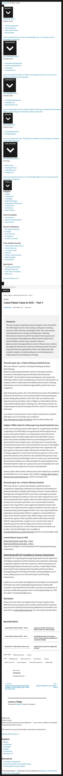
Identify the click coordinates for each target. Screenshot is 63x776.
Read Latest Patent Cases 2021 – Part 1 (18, 541)
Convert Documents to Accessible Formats (17, 764)
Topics (7, 182)
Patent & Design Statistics (13, 220)
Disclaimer (43, 771)
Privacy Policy (52, 771)
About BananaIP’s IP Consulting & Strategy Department (29, 555)
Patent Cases (9, 165)
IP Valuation (9, 236)
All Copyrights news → (11, 93)
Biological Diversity (11, 269)
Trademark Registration (13, 65)
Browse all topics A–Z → (11, 278)
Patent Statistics (10, 28)
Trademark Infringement (13, 63)
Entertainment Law (11, 105)
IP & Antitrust (9, 259)
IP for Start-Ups (10, 234)
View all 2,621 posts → (19, 676)
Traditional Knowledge (12, 267)
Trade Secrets (9, 205)
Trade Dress (9, 208)
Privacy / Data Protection (13, 255)
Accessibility (15, 773)
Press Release (9, 222)
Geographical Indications (13, 203)
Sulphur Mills (48, 662)
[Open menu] (3, 6)
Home (5, 295)
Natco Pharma (37, 659)
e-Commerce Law (11, 250)
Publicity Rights (10, 257)
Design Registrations (12, 131)
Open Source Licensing (12, 271)
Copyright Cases (10, 170)
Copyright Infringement (13, 100)
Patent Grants (9, 32)
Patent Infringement (11, 26)
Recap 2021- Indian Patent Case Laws (17, 646)
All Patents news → (9, 19)
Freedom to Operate (11, 238)
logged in (19, 704)
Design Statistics (10, 134)
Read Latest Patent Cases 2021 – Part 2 (18, 544)
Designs (8, 114)
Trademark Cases (11, 168)
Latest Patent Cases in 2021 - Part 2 (16, 628)
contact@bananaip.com (23, 610)
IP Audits (8, 231)
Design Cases (9, 172)
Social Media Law (10, 248)
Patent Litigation (21, 662)
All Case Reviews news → (11, 158)
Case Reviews (10, 144)
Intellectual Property (18, 655)
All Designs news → (9, 125)
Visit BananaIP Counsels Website (14, 766)
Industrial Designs (11, 201)
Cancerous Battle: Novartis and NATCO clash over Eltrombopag (44, 628)
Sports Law (8, 274)
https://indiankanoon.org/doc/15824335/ (19, 532)
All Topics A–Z (8, 753)
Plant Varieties (10, 210)
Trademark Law (10, 70)
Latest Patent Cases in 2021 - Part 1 (16, 636)
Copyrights (10, 80)
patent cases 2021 (9, 662)
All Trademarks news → (11, 56)
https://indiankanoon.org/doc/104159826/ (18, 420)
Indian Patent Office (11, 30)
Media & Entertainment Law (14, 246)
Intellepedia (6, 3)
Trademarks (10, 42)
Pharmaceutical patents (35, 662)
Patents (8, 8)
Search (6, 290)
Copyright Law (10, 102)
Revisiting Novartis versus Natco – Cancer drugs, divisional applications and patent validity (45, 638)
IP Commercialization (12, 229)
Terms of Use (6, 773)
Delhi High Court (13, 659)
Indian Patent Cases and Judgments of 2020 (45, 647)
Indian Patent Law (26, 659)
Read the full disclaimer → (10, 734)
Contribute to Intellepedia (11, 761)
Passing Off (9, 68)
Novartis (46, 659)
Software (8, 253)
